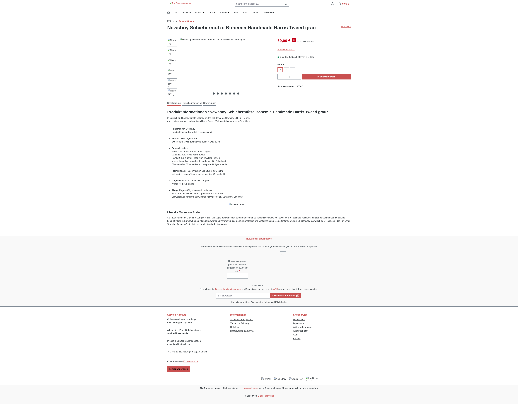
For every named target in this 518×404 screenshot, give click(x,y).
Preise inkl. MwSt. (286, 49)
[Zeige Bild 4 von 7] (226, 93)
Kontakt (296, 338)
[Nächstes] (270, 67)
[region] (220, 67)
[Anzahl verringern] (280, 76)
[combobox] (259, 4)
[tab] (174, 103)
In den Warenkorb (326, 77)
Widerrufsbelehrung (302, 327)
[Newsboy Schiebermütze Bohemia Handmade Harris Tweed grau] (226, 67)
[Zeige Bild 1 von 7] (214, 93)
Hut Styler (346, 26)
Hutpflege (235, 327)
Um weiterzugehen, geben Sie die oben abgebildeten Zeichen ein (237, 266)
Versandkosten (251, 388)
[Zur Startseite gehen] (180, 3)
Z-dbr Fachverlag (266, 396)
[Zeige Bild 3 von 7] (222, 93)
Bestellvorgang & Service (242, 331)
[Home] (170, 13)
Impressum (298, 323)
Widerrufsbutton (300, 331)
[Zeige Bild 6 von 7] (234, 93)
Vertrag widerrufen (178, 369)
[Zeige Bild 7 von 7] (238, 93)
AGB (275, 289)
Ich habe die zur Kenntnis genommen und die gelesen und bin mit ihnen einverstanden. (260, 289)
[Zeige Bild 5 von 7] (230, 93)
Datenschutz (299, 319)
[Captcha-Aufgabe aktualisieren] (283, 254)
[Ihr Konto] (332, 3)
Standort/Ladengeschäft (241, 319)
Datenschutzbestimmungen (228, 289)
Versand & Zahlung (239, 323)
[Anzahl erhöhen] (298, 76)
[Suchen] (285, 4)
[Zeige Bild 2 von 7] (218, 93)
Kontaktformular (190, 361)
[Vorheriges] (182, 67)
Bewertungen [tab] (209, 103)
